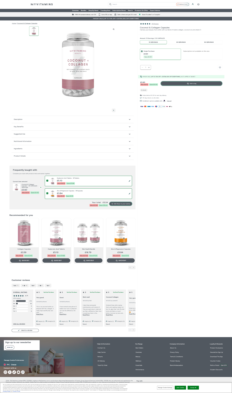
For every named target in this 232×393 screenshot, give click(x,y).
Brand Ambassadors (176, 365)
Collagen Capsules (24, 249)
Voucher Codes (215, 361)
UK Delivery (101, 361)
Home (14, 23)
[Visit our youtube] (18, 372)
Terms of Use (16, 391)
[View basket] (198, 4)
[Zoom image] (113, 29)
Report (38, 324)
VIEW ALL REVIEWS (19, 324)
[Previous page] (130, 330)
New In (130, 10)
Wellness (138, 361)
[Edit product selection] (129, 181)
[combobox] (148, 4)
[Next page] (133, 330)
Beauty (138, 356)
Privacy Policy (174, 352)
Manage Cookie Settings (165, 387)
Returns (100, 356)
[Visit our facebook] (10, 372)
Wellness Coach (183, 4)
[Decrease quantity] (142, 67)
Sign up (10, 347)
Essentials (139, 365)
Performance (140, 369)
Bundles (83, 10)
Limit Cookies (180, 387)
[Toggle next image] (113, 110)
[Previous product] (130, 267)
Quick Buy (25, 260)
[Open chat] (23, 372)
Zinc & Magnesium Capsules (121, 249)
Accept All (193, 387)
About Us (173, 348)
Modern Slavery (175, 361)
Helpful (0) (41, 321)
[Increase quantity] (149, 67)
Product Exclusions (216, 348)
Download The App (216, 356)
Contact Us (101, 348)
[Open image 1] (34, 31)
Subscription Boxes (119, 10)
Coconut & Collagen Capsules (27, 23)
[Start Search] (110, 4)
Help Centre (102, 352)
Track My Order (102, 365)
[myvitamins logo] (42, 4)
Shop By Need (93, 10)
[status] (145, 67)
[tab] (160, 54)
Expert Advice (155, 10)
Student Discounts (216, 369)
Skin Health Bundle (88, 249)
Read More (39, 314)
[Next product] (133, 267)
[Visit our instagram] (5, 372)
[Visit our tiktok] (14, 372)
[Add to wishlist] (220, 67)
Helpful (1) (111, 321)
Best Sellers (139, 348)
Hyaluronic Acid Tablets (56, 249)
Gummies (75, 10)
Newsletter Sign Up (216, 352)
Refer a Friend (218, 365)
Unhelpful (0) (51, 321)
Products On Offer (141, 10)
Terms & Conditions (176, 356)
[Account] (193, 4)
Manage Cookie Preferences (14, 360)
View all (169, 101)
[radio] (153, 42)
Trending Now (105, 10)
